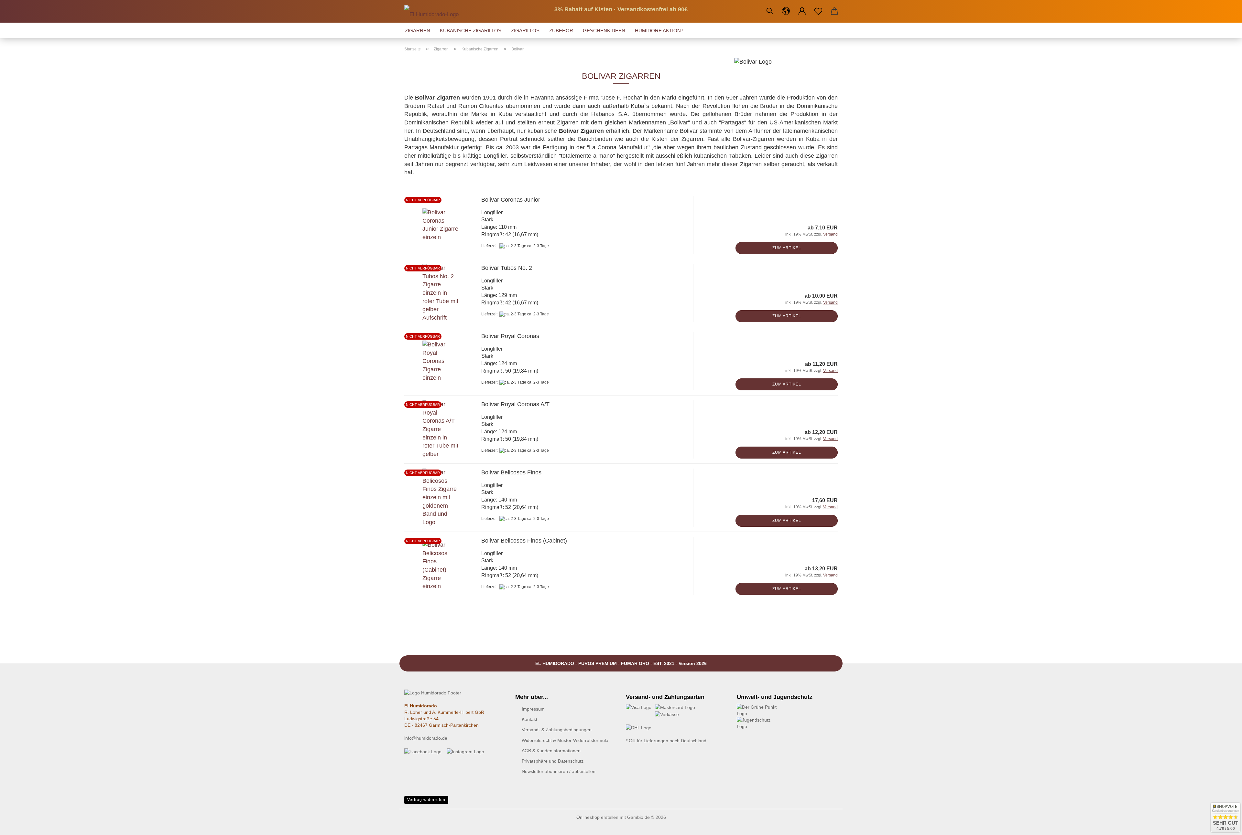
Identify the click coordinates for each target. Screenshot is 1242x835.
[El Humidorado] (433, 11)
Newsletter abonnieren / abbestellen (558, 771)
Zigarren (417, 30)
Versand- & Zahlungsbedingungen (557, 729)
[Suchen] (770, 11)
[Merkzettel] (818, 11)
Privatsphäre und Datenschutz (552, 761)
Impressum (533, 709)
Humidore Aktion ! (659, 30)
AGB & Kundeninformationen (551, 750)
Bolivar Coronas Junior (510, 199)
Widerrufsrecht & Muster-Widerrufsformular (566, 740)
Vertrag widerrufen (426, 800)
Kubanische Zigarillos (470, 30)
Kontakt (529, 719)
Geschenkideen (604, 30)
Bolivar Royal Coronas (510, 336)
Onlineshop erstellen (597, 817)
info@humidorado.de (425, 738)
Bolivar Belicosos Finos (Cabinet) (524, 540)
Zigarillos (525, 30)
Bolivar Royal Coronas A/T (515, 404)
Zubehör (561, 30)
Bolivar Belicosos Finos (511, 472)
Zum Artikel (786, 248)
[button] (786, 11)
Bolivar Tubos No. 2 (506, 268)
